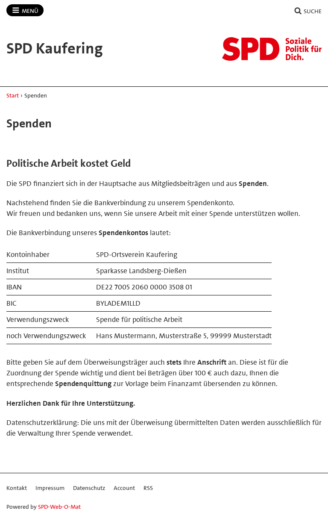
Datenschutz (89, 488)
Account (124, 488)
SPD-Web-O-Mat (59, 506)
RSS (148, 488)
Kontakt (16, 488)
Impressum (49, 488)
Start (12, 95)
